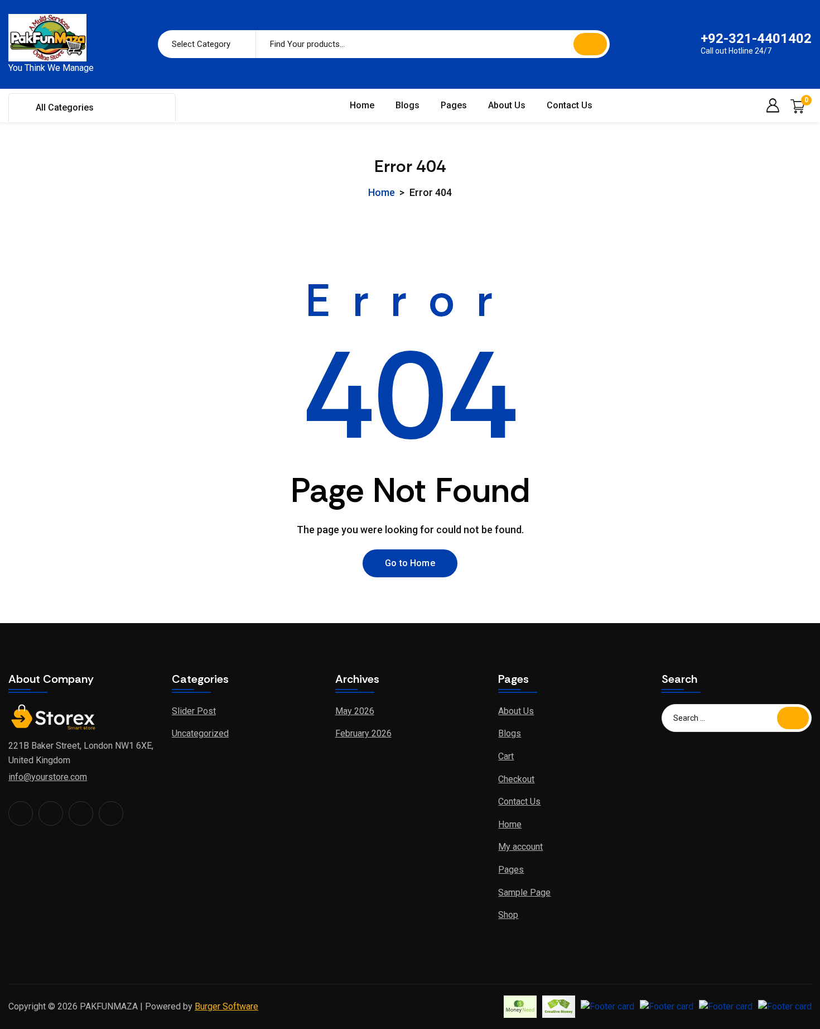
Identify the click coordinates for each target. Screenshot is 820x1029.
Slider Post (194, 711)
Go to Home (410, 563)
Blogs (407, 105)
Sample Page (524, 892)
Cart (506, 756)
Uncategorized (200, 733)
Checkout (516, 779)
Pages (454, 105)
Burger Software (226, 1006)
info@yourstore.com (47, 777)
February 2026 (363, 733)
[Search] (590, 44)
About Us (506, 105)
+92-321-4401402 (756, 38)
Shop (508, 915)
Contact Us (569, 105)
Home (362, 105)
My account (520, 846)
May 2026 (354, 711)
